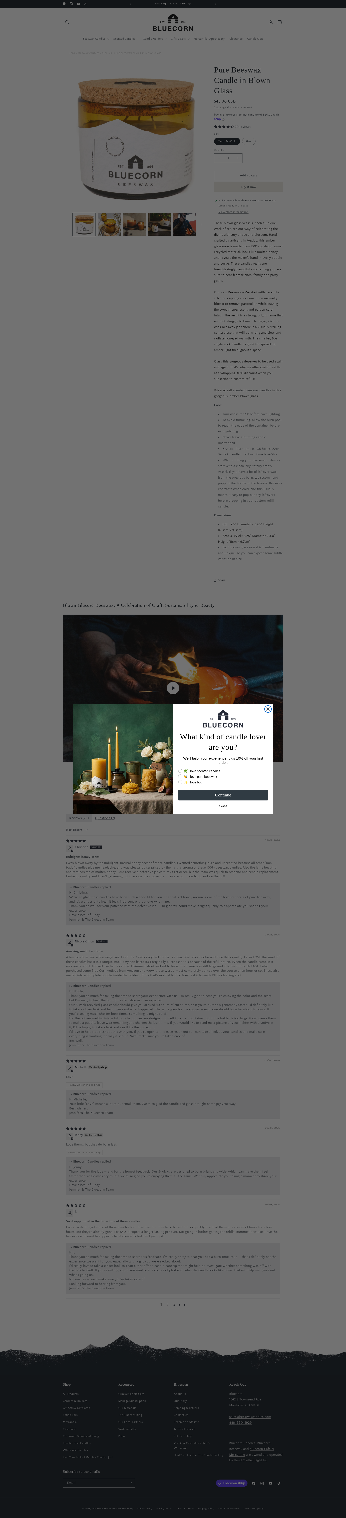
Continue (223, 794)
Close (223, 806)
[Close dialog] (268, 709)
